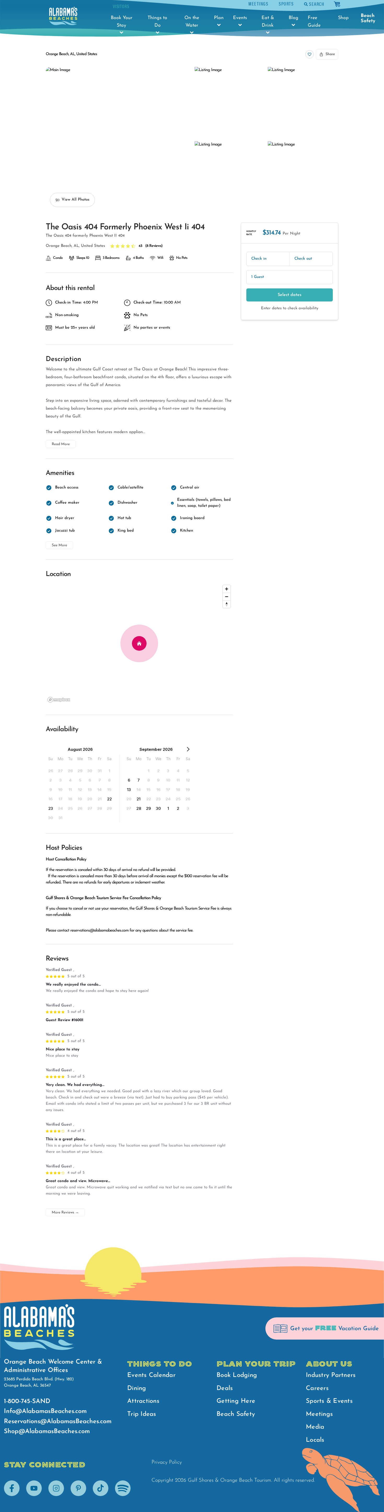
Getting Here (236, 1401)
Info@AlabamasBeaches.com (45, 1411)
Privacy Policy (167, 1462)
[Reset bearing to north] (226, 604)
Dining (136, 1388)
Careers (317, 1388)
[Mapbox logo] (58, 700)
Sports (286, 3)
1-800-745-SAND (27, 1401)
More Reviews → (65, 1212)
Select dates (289, 295)
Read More (61, 444)
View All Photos (75, 200)
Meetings (258, 3)
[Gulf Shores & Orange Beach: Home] (63, 16)
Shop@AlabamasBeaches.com (47, 1431)
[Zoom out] (226, 596)
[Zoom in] (226, 589)
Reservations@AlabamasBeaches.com (58, 1421)
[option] (51, 770)
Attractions (143, 1401)
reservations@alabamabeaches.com (99, 930)
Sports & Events (329, 1401)
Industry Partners (331, 1375)
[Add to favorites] (309, 54)
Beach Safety (368, 19)
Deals (225, 1388)
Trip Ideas (141, 1414)
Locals (315, 1440)
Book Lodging (237, 1375)
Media (315, 1427)
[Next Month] (188, 750)
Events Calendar (151, 1375)
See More (59, 545)
